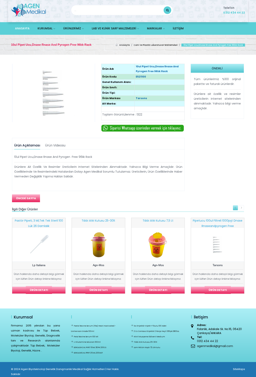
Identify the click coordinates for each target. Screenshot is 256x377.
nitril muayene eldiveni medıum (149, 336)
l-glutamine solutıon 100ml (87, 342)
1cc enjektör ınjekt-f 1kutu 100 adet (150, 326)
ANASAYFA (22, 28)
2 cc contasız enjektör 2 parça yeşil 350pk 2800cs (156, 331)
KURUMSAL (45, 28)
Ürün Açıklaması (27, 145)
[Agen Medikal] (28, 9)
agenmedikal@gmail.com (215, 346)
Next (241, 207)
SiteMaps (239, 369)
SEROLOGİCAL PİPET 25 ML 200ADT (88, 353)
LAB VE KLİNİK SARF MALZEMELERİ (114, 28)
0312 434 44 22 (234, 13)
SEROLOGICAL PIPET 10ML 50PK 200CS (90, 347)
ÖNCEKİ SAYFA (26, 198)
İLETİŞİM (178, 28)
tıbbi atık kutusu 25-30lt (145, 342)
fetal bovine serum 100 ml (86, 336)
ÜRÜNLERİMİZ (72, 28)
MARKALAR (154, 28)
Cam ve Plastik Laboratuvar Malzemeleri (156, 45)
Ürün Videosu (55, 145)
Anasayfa (124, 45)
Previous (235, 207)
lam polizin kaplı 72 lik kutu (147, 347)
